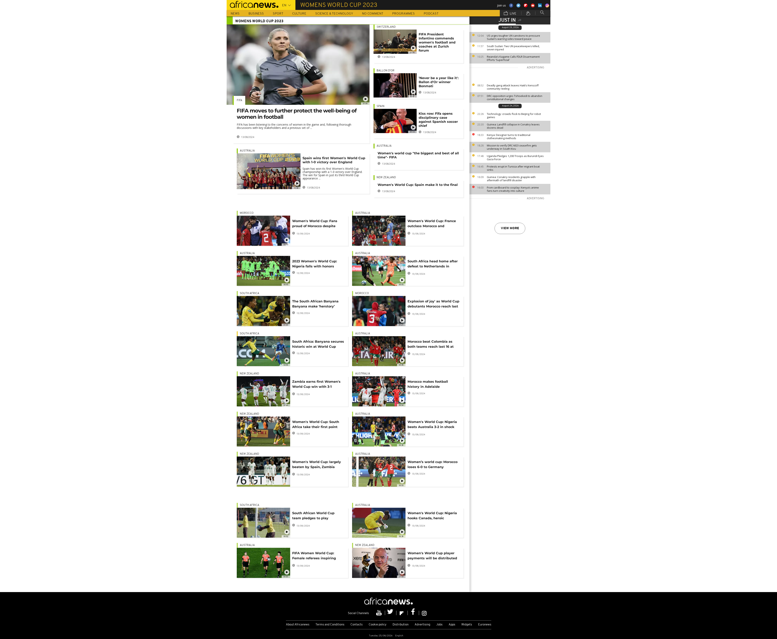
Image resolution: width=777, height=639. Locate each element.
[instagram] (424, 613)
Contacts (356, 624)
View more (510, 228)
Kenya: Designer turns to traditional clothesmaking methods (508, 136)
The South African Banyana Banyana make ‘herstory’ (315, 303)
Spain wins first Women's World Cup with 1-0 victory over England (334, 160)
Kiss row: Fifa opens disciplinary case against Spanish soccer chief (438, 120)
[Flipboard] (402, 613)
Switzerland (386, 27)
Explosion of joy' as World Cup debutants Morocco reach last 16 (433, 304)
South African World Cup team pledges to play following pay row (313, 516)
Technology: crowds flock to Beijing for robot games (514, 115)
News (235, 13)
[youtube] (379, 613)
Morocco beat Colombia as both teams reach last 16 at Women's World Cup (431, 345)
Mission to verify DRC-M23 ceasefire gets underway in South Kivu (512, 147)
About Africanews (297, 624)
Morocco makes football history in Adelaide (428, 384)
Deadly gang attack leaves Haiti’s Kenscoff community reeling (513, 87)
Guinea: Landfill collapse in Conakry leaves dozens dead (513, 126)
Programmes (403, 13)
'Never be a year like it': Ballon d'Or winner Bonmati (439, 82)
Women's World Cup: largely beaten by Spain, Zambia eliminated (316, 465)
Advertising (422, 624)
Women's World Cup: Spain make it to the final (418, 185)
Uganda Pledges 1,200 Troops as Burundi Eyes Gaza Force (515, 157)
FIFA (239, 100)
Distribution (401, 624)
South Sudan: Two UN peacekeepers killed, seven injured (513, 48)
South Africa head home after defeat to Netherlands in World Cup (433, 264)
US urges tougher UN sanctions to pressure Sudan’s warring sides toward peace (513, 37)
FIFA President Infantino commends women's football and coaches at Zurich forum (437, 42)
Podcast (431, 13)
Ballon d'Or (385, 70)
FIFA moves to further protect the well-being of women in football (297, 113)
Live (512, 13)
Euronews (484, 624)
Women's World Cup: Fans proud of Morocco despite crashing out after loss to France (314, 224)
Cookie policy (377, 624)
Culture (299, 13)
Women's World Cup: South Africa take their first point (315, 424)
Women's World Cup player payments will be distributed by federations (432, 556)
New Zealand (386, 177)
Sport (278, 13)
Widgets (466, 624)
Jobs (439, 624)
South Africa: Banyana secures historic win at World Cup (318, 344)
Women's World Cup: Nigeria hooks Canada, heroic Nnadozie (432, 516)
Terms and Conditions (329, 624)
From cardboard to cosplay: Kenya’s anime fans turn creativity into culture (513, 189)
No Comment (372, 13)
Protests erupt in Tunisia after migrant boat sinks (513, 168)
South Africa (249, 293)
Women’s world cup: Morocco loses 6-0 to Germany (432, 464)
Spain (380, 106)
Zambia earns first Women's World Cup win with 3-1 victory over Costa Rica (316, 385)
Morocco (247, 213)
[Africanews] (252, 4)
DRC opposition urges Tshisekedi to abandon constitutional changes (514, 97)
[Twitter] (390, 613)
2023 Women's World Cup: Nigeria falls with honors (314, 263)
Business (256, 13)
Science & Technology (334, 13)
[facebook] (413, 613)
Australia (247, 150)
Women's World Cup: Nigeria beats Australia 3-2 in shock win (432, 425)
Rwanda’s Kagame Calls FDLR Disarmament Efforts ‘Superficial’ (513, 58)
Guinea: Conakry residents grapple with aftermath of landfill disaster (511, 178)
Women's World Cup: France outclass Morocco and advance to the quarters (432, 224)
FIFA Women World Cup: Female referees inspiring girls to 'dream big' (314, 556)
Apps (452, 624)
